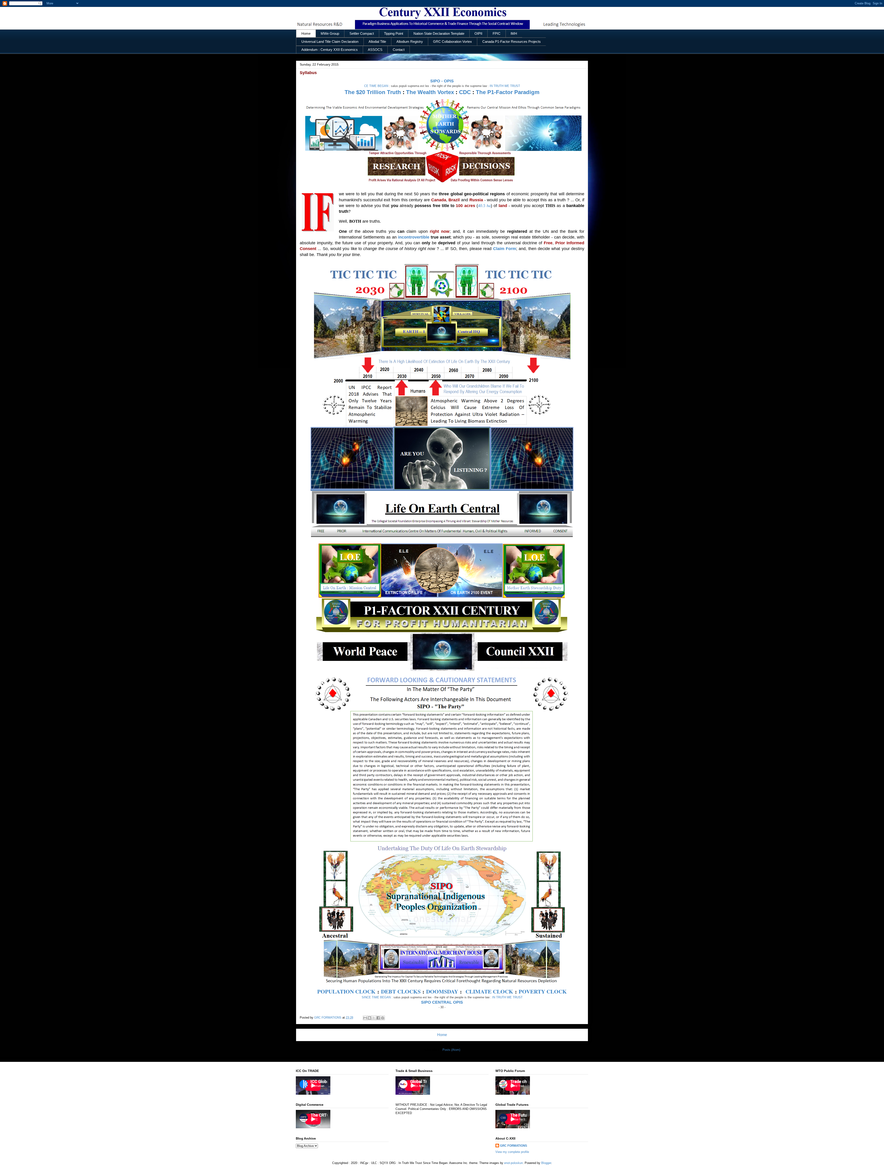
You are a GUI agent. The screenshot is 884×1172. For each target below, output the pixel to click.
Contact (398, 50)
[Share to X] (374, 1018)
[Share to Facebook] (378, 1018)
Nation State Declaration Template (438, 33)
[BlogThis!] (369, 1018)
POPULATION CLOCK (346, 991)
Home (306, 33)
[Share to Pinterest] (382, 1018)
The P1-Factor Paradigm (507, 92)
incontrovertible (413, 237)
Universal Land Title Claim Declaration (329, 41)
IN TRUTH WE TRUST (505, 86)
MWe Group (330, 33)
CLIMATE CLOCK (489, 991)
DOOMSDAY (442, 991)
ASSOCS (375, 50)
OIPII (478, 33)
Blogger (546, 1163)
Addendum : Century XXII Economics (329, 50)
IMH (514, 33)
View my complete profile (512, 1152)
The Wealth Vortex (430, 92)
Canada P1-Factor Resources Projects (511, 41)
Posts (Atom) (451, 1049)
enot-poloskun (513, 1163)
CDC (465, 92)
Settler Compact (361, 33)
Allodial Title (377, 41)
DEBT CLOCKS (401, 991)
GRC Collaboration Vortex (452, 41)
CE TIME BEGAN (376, 86)
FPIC (496, 33)
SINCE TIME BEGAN (376, 997)
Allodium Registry (409, 41)
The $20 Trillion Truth (373, 92)
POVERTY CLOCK (543, 991)
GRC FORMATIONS (513, 1145)
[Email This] (365, 1018)
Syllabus (308, 72)
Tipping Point (393, 33)
